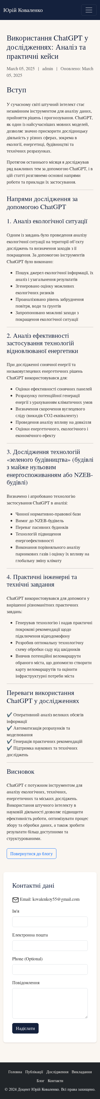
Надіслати (25, 1028)
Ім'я (15, 911)
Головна (15, 1071)
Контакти (55, 1080)
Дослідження (57, 1071)
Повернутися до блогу (31, 853)
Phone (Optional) (27, 958)
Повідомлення (25, 982)
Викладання (82, 1071)
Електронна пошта (30, 935)
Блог (40, 1080)
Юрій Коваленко (23, 10)
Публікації (34, 1071)
